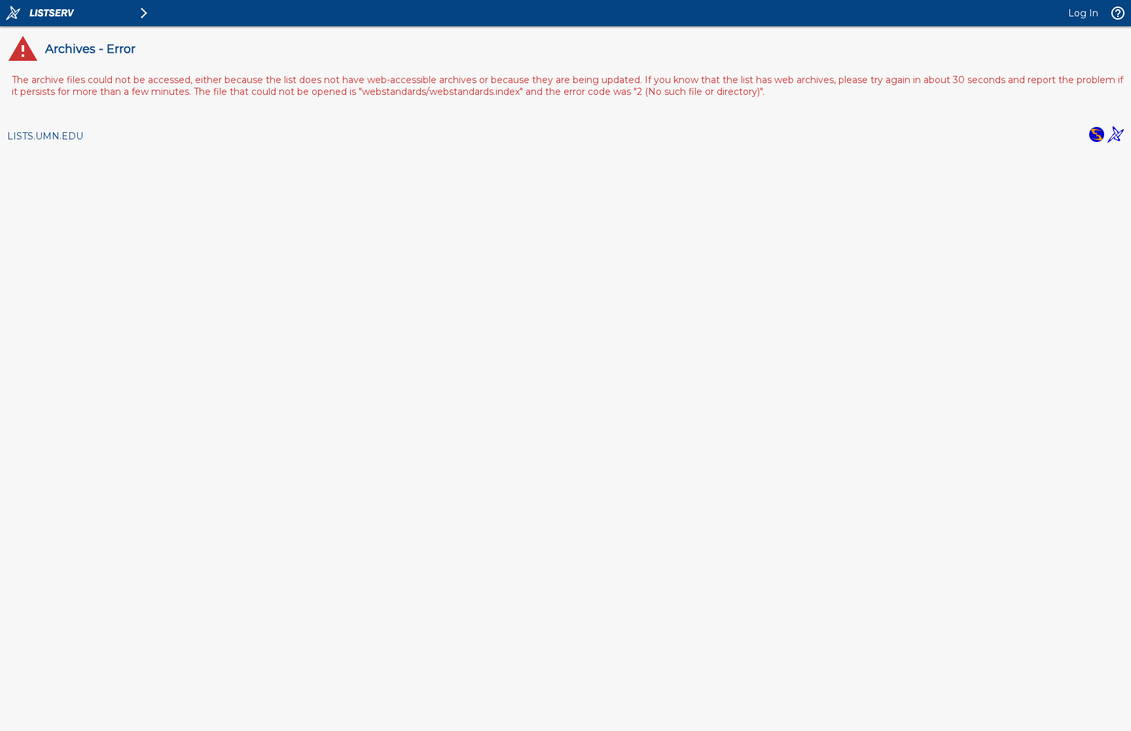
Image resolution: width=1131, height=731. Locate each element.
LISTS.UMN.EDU (45, 136)
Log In (1083, 13)
